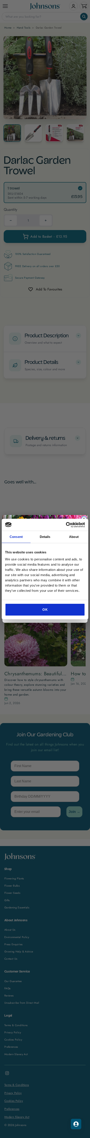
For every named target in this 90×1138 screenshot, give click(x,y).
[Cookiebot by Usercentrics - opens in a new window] (66, 525)
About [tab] (74, 537)
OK (45, 609)
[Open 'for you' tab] (76, 1124)
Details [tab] (45, 537)
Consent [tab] (16, 537)
